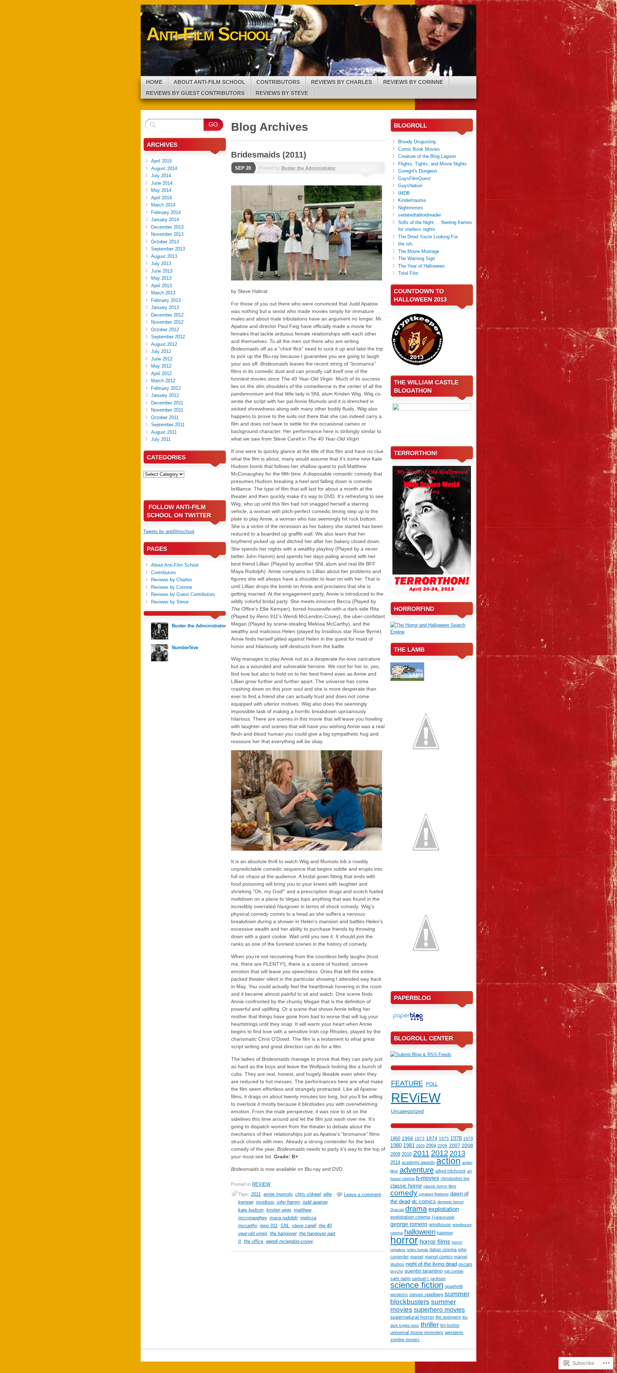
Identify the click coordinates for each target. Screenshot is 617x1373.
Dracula (397, 1210)
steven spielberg (426, 1294)
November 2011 (167, 410)
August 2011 (164, 432)
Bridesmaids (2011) (268, 154)
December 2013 (167, 227)
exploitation (443, 1209)
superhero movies (439, 1309)
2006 (442, 1145)
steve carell (304, 1225)
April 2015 (161, 161)
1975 (444, 1138)
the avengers (448, 1317)
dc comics (424, 1201)
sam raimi (400, 1278)
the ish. (405, 244)
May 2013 (161, 278)
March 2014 (163, 205)
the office (253, 1241)
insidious (265, 1202)
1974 (431, 1138)
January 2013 (165, 307)
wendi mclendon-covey (289, 1241)
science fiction (416, 1285)
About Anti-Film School (209, 82)
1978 (456, 1138)
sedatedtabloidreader (419, 215)
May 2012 (161, 366)
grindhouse (440, 1224)
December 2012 (167, 315)
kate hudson (251, 1210)
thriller (430, 1324)
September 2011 (168, 424)
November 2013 (167, 234)
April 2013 (161, 285)
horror (404, 1240)
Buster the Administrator (308, 168)
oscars (465, 1264)
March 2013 (163, 292)
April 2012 (161, 373)
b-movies (427, 1178)
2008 (467, 1145)
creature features (434, 1194)
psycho (396, 1271)
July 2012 (161, 351)
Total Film (408, 273)
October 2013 (165, 241)
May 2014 (161, 190)
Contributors (278, 82)
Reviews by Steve (282, 93)
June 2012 (161, 359)
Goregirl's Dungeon (417, 171)
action (448, 1161)
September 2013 (168, 249)
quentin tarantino (424, 1271)
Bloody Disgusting (417, 141)
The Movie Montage (418, 251)
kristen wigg (278, 1210)
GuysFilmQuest (414, 178)
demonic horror (450, 1202)
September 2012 (168, 336)
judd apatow (315, 1202)
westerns (454, 1332)
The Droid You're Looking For (428, 236)
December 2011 (167, 403)
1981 (409, 1145)
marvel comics (439, 1256)
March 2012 (163, 380)
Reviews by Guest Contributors (195, 93)
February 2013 (166, 300)
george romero (408, 1224)
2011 (256, 1194)
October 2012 (165, 329)
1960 (395, 1138)
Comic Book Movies (419, 149)
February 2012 (166, 388)
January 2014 (165, 219)
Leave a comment (362, 1194)
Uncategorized (407, 1111)
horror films (435, 1241)
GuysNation (410, 185)
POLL (432, 1084)
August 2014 (164, 168)
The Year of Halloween (421, 266)
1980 (396, 1145)
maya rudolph (283, 1217)
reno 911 (268, 1225)
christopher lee (455, 1178)
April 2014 (161, 197)
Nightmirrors (410, 207)
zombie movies (405, 1339)
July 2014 (161, 175)
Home (154, 82)
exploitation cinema (410, 1217)
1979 (468, 1138)
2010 (407, 1154)
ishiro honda (417, 1250)
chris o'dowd (308, 1194)
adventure (417, 1169)
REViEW (261, 1184)
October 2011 (165, 417)
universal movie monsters (416, 1332)
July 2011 (161, 439)
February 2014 (166, 212)
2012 (439, 1153)
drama (416, 1208)
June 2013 (161, 271)
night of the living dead (431, 1264)
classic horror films (439, 1186)
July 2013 (161, 263)
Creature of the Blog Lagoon (427, 156)
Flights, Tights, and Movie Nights (432, 163)
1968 (407, 1138)
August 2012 (164, 344)
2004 (431, 1145)
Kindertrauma (412, 200)
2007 (454, 1145)
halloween (420, 1232)
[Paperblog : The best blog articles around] (408, 1021)
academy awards (418, 1162)
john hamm (288, 1202)
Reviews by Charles (341, 82)
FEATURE (407, 1083)
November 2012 (167, 322)
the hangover (283, 1233)
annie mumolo (278, 1194)
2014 (395, 1162)
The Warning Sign (416, 258)
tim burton (450, 1325)
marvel (416, 1256)
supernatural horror (412, 1317)
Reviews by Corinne (413, 82)
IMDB (404, 193)
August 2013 (164, 256)
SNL (284, 1225)
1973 (420, 1138)
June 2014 (161, 183)
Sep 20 (243, 168)
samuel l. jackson (429, 1278)
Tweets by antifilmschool (168, 531)
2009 (395, 1154)
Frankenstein (443, 1217)
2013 (457, 1153)
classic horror (406, 1186)
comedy (403, 1193)
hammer (445, 1232)
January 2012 (165, 395)
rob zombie (453, 1271)
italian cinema (443, 1249)
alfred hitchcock (450, 1171)
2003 (420, 1146)
